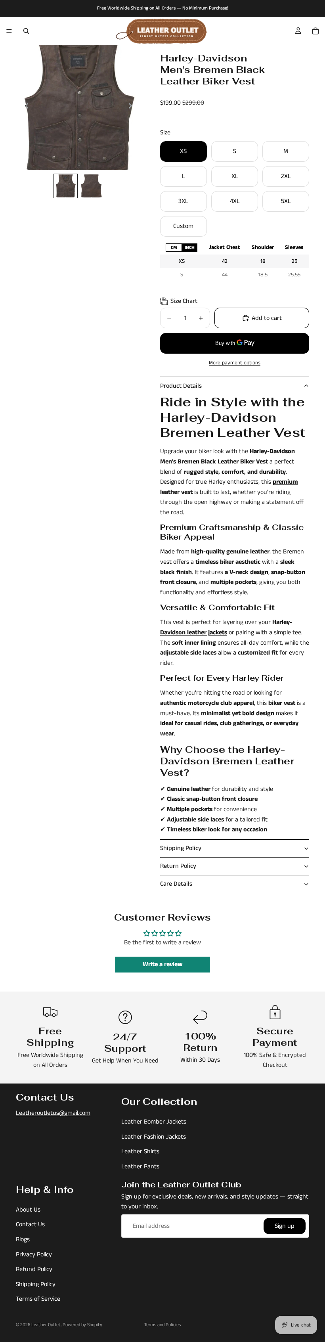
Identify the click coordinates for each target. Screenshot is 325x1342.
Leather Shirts (140, 1151)
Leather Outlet (46, 1324)
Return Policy (178, 866)
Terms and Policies (162, 1324)
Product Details (181, 386)
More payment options (234, 363)
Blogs (23, 1239)
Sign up (284, 1226)
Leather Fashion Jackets (153, 1136)
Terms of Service (38, 1299)
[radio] (174, 247)
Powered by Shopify (82, 1324)
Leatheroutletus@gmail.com (53, 1113)
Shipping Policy (180, 848)
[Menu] (9, 31)
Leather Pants (140, 1166)
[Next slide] (132, 107)
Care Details (176, 883)
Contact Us (30, 1224)
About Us (28, 1209)
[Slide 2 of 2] (91, 185)
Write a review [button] (163, 964)
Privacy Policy (34, 1254)
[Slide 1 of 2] (65, 185)
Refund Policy (34, 1269)
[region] (234, 261)
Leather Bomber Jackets (153, 1122)
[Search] (26, 31)
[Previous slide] (24, 107)
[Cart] (315, 31)
